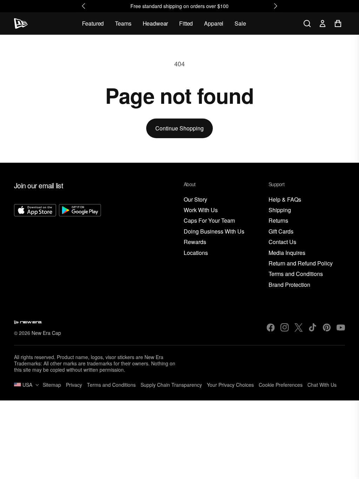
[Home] (21, 23)
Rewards (195, 242)
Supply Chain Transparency (171, 385)
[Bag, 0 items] (338, 23)
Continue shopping (179, 128)
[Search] (307, 23)
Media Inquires (287, 253)
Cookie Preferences (281, 385)
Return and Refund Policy (301, 263)
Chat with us (322, 385)
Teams (123, 23)
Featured (93, 23)
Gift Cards (281, 231)
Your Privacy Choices (230, 385)
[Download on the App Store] (35, 246)
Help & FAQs (285, 199)
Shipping (280, 210)
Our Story (195, 199)
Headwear (155, 23)
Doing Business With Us (214, 231)
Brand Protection (289, 285)
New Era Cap (46, 332)
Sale (240, 23)
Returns (278, 220)
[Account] (323, 23)
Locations (196, 253)
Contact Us (282, 242)
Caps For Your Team (209, 220)
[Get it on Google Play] (80, 246)
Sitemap (52, 385)
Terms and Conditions (296, 274)
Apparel (213, 23)
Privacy (74, 385)
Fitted (186, 23)
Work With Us (201, 210)
